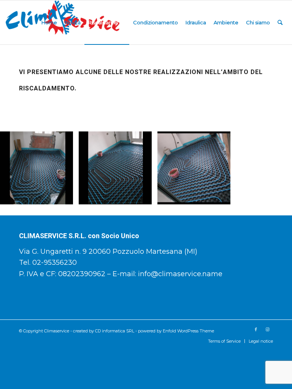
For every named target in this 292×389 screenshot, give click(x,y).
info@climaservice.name (180, 274)
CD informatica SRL (114, 331)
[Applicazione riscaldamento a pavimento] (64, 196)
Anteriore (17, 168)
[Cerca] (280, 22)
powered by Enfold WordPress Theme (176, 331)
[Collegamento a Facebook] (256, 329)
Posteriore (274, 168)
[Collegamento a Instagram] (267, 329)
